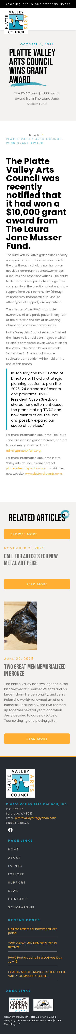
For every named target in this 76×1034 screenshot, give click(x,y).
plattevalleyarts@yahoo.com (26, 468)
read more (37, 584)
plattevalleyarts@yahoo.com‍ (35, 818)
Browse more (24, 534)
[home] (16, 19)
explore (16, 874)
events (15, 866)
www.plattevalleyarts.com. (43, 474)
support (17, 882)
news (34, 135)
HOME (13, 849)
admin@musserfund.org (23, 451)
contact (17, 899)
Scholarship (21, 907)
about (14, 858)
